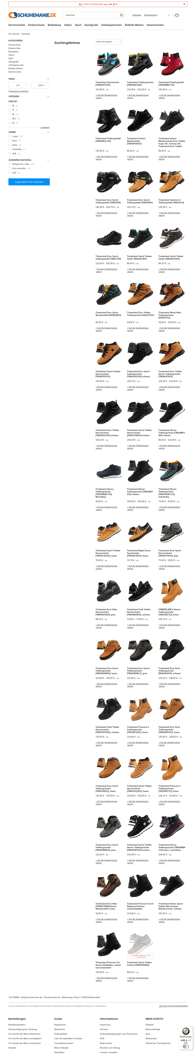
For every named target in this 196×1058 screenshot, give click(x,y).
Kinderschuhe (36, 25)
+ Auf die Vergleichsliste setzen (106, 96)
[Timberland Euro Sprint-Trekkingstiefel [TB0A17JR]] (109, 238)
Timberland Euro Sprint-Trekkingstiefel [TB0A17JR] (108, 257)
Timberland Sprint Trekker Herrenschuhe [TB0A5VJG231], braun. (108, 553)
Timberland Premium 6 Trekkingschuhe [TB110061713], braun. (169, 788)
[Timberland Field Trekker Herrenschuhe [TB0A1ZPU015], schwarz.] (109, 709)
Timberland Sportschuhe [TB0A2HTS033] (107, 83)
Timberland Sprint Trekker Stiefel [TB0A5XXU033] (170, 257)
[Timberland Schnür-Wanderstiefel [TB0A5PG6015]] (140, 120)
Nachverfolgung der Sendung (22, 1029)
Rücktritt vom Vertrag (110, 1048)
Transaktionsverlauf (63, 1043)
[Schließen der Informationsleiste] (184, 4)
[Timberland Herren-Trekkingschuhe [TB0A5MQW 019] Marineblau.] (109, 471)
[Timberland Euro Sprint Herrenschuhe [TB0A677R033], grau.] (171, 532)
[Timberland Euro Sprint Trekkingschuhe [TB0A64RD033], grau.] (109, 827)
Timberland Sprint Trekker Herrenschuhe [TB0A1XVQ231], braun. (139, 788)
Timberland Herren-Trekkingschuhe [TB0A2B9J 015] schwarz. (140, 491)
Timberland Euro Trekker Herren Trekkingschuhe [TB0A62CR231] (170, 374)
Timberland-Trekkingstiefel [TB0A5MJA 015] (108, 139)
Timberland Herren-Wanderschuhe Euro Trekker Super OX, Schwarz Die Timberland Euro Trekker (171, 142)
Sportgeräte (91, 25)
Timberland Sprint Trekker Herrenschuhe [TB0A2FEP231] (108, 374)
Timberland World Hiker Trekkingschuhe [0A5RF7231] (169, 315)
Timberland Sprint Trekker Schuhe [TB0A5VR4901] (139, 963)
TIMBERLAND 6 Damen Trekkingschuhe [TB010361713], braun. (169, 612)
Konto (58, 1018)
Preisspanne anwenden (18, 91)
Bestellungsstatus (16, 1024)
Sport (78, 25)
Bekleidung (54, 25)
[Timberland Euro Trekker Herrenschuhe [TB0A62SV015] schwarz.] (109, 412)
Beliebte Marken (134, 25)
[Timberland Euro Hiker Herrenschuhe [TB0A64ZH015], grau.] (109, 591)
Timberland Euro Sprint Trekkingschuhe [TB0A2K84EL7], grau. (138, 671)
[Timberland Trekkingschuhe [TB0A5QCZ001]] (140, 64)
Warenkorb (59, 1029)
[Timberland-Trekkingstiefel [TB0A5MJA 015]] (109, 120)
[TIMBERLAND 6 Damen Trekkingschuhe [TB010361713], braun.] (171, 591)
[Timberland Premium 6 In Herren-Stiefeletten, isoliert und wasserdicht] (109, 944)
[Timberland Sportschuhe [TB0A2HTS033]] (109, 64)
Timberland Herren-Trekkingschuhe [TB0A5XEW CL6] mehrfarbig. (167, 493)
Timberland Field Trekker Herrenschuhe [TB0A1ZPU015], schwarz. (108, 729)
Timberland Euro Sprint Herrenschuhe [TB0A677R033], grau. (169, 553)
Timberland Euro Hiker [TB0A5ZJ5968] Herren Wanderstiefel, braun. (106, 906)
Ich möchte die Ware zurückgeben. (25, 1038)
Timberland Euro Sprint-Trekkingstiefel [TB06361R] (108, 201)
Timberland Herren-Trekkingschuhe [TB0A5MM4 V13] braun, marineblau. (171, 847)
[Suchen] (121, 15)
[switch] (186, 1046)
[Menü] (191, 1028)
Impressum (105, 1024)
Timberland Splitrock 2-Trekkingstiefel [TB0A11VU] (171, 201)
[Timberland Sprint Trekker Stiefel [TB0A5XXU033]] (171, 238)
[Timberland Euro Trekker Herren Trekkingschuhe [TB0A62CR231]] (171, 353)
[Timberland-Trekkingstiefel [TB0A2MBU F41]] (171, 64)
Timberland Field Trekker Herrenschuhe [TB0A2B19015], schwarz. (139, 612)
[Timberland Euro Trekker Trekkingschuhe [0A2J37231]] (140, 294)
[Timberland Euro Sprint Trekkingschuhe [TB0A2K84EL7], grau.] (140, 650)
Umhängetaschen (111, 25)
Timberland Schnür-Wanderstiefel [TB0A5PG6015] (136, 141)
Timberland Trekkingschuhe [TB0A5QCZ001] (140, 83)
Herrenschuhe (16, 25)
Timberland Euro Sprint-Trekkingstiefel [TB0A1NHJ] (140, 201)
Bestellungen (17, 1018)
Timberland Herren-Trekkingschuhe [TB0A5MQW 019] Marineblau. (105, 493)
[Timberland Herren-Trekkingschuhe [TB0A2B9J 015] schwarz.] (140, 471)
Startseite (25, 34)
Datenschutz (106, 1043)
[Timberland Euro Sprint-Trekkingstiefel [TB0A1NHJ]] (140, 182)
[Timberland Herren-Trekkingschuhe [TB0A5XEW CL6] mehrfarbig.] (171, 471)
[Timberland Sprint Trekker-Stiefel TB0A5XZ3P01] (140, 238)
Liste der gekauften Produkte (68, 1038)
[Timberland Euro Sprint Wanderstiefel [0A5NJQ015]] (109, 294)
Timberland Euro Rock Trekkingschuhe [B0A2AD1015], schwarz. (169, 671)
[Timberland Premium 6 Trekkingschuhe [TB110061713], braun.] (171, 768)
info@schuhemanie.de (31, 997)
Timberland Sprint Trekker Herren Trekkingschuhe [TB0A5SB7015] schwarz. (139, 847)
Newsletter (59, 1052)
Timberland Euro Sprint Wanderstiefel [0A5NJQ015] (108, 313)
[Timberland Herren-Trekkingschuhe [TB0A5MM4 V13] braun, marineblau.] (171, 827)
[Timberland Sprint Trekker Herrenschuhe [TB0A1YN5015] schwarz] (140, 412)
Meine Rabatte (61, 1048)
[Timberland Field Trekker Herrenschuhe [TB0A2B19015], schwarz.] (140, 591)
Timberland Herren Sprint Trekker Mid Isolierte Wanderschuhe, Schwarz (170, 906)
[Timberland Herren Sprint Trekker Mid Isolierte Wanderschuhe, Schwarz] (171, 885)
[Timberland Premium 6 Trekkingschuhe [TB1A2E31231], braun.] (140, 709)
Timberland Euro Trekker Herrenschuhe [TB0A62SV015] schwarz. (107, 433)
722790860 (13, 997)
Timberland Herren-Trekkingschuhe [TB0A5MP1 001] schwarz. (171, 433)
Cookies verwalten (109, 1052)
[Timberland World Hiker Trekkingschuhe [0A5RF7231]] (171, 294)
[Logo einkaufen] (32, 15)
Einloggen (136, 15)
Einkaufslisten (150, 15)
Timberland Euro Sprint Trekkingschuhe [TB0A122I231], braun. (107, 788)
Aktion (68, 25)
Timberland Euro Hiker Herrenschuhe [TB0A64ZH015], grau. (106, 612)
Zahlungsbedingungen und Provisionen (119, 1034)
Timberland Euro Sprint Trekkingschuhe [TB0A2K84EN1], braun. (107, 671)
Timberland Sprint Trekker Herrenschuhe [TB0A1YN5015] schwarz (139, 433)
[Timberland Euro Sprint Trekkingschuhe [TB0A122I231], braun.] (109, 768)
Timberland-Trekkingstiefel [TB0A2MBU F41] (171, 83)
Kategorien (15, 40)
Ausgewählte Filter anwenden (29, 182)
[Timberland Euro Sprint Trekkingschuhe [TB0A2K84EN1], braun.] (109, 650)
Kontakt (12, 1048)
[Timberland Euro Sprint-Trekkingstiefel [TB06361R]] (109, 182)
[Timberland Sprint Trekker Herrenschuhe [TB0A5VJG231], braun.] (109, 532)
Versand (104, 1029)
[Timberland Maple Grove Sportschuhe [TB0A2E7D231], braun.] (140, 532)
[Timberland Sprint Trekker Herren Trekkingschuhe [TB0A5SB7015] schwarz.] (140, 827)
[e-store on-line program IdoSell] (173, 1006)
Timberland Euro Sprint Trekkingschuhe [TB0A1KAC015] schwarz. (139, 374)
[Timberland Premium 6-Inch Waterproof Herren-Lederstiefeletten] (140, 885)
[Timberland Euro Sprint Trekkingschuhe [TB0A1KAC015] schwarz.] (140, 353)
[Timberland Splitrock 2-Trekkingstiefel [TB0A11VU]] (171, 182)
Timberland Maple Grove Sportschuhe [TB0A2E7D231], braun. (138, 553)
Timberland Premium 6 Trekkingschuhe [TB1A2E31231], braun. (138, 729)
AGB (102, 1038)
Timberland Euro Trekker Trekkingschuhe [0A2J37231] (140, 313)
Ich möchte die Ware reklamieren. (24, 1034)
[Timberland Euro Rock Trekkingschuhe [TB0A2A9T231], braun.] (171, 709)
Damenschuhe (155, 25)
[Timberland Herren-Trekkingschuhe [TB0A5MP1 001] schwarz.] (171, 412)
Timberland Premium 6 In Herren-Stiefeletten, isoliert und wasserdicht (108, 965)
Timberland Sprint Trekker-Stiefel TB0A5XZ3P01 (139, 257)
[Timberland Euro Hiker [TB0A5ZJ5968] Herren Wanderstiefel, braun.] (109, 885)
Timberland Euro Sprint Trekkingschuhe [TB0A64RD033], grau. (107, 847)
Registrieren (60, 1024)
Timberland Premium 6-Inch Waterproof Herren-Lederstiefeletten (140, 906)
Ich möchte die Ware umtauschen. (24, 1043)
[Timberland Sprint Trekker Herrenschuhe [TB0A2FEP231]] (109, 353)
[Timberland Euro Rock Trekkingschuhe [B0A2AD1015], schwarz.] (171, 650)
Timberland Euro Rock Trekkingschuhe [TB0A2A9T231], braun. (169, 729)
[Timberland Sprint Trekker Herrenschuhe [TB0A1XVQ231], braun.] (140, 768)
